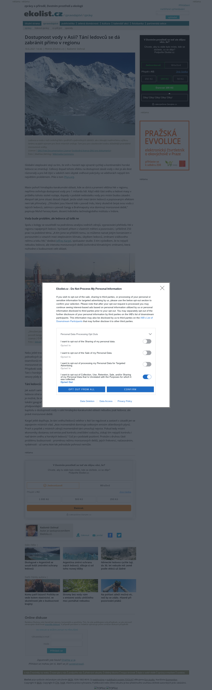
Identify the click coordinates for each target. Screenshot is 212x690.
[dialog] (106, 345)
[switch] (147, 341)
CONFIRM (130, 389)
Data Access (106, 401)
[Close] (163, 289)
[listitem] (106, 334)
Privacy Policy (125, 401)
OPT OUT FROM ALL (82, 389)
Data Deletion (87, 401)
